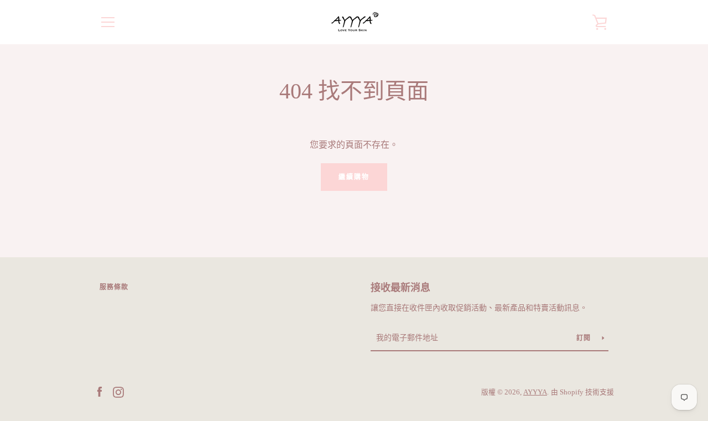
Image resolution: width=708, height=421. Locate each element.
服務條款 (114, 287)
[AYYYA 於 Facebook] (99, 391)
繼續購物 (354, 177)
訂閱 (585, 338)
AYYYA (535, 392)
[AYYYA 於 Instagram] (118, 391)
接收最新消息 (400, 287)
